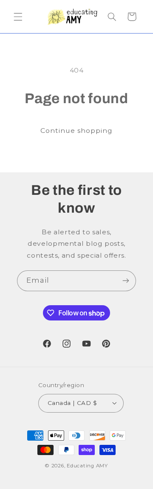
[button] (18, 16)
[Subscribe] (126, 280)
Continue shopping (76, 130)
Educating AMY (87, 466)
